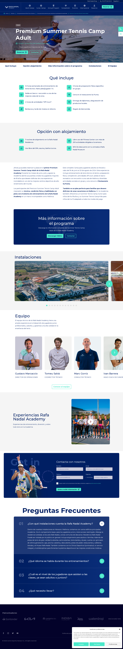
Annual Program (53, 8)
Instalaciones (95, 66)
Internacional (84, 8)
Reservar (106, 7)
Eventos (75, 8)
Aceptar (81, 644)
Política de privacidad (68, 633)
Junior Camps (41, 8)
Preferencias (113, 644)
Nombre (58, 466)
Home (7, 13)
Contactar (35, 52)
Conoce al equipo (61, 387)
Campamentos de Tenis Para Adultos (26, 13)
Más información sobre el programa (65, 66)
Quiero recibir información (67, 489)
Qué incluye (10, 66)
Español (115, 1)
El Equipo (112, 66)
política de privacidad (96, 483)
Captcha (88, 474)
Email (87, 466)
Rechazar (97, 644)
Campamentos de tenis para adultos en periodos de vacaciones (52, 13)
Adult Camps (29, 8)
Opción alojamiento (32, 66)
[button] (119, 629)
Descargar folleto (55, 236)
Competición (66, 8)
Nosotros (94, 8)
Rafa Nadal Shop (92, 1)
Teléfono (58, 474)
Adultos (13, 13)
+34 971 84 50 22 (107, 1)
